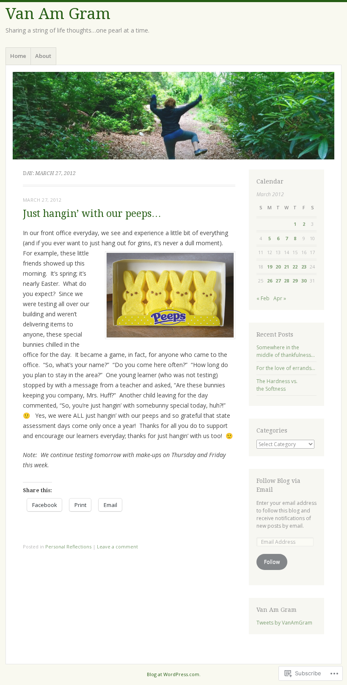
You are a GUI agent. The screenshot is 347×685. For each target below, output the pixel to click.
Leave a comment (117, 546)
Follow (272, 561)
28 (286, 280)
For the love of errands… (285, 368)
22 (294, 266)
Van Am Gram (58, 14)
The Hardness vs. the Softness (276, 385)
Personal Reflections (68, 546)
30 (303, 280)
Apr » (279, 298)
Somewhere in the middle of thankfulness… (285, 351)
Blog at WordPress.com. (174, 674)
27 (278, 280)
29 (294, 280)
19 (269, 266)
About (43, 56)
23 (303, 266)
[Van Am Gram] (173, 115)
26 (269, 280)
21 (286, 266)
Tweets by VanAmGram (284, 622)
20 (278, 266)
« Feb (263, 298)
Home (18, 56)
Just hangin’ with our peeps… (92, 213)
